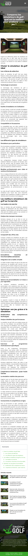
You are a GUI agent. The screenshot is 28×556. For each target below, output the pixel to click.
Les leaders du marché (11, 459)
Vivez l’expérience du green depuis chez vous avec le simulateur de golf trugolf (18, 497)
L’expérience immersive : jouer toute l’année (16, 467)
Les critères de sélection (11, 453)
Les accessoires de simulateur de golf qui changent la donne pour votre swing (18, 504)
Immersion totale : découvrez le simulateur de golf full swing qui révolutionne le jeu (17, 490)
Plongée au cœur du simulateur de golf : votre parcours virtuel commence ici (17, 512)
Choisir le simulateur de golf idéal (12, 451)
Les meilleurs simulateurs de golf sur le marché (15, 457)
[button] (25, 3)
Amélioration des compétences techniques (15, 465)
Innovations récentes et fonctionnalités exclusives (16, 461)
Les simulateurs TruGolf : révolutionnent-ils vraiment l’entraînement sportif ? (16, 483)
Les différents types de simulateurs (14, 455)
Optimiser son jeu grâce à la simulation (13, 463)
